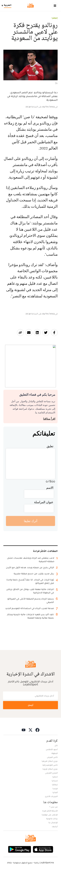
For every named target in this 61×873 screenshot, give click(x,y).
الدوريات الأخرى (51, 796)
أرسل (30, 705)
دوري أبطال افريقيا (50, 761)
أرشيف (55, 826)
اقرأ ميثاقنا (49, 418)
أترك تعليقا (30, 521)
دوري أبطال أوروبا (50, 769)
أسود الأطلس (52, 749)
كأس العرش (52, 757)
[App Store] (43, 848)
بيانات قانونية (52, 818)
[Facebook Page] (37, 730)
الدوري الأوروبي (51, 773)
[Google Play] (19, 848)
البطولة (55, 753)
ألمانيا (55, 792)
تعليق (50, 446)
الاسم (49, 487)
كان (56, 745)
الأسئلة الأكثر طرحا (50, 811)
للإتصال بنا (53, 822)
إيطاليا (55, 784)
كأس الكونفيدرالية (50, 765)
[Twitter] (30, 730)
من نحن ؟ (53, 807)
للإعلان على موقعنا (50, 814)
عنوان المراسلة (43, 502)
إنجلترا (55, 18)
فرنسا (55, 788)
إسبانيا (55, 780)
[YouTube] (24, 730)
